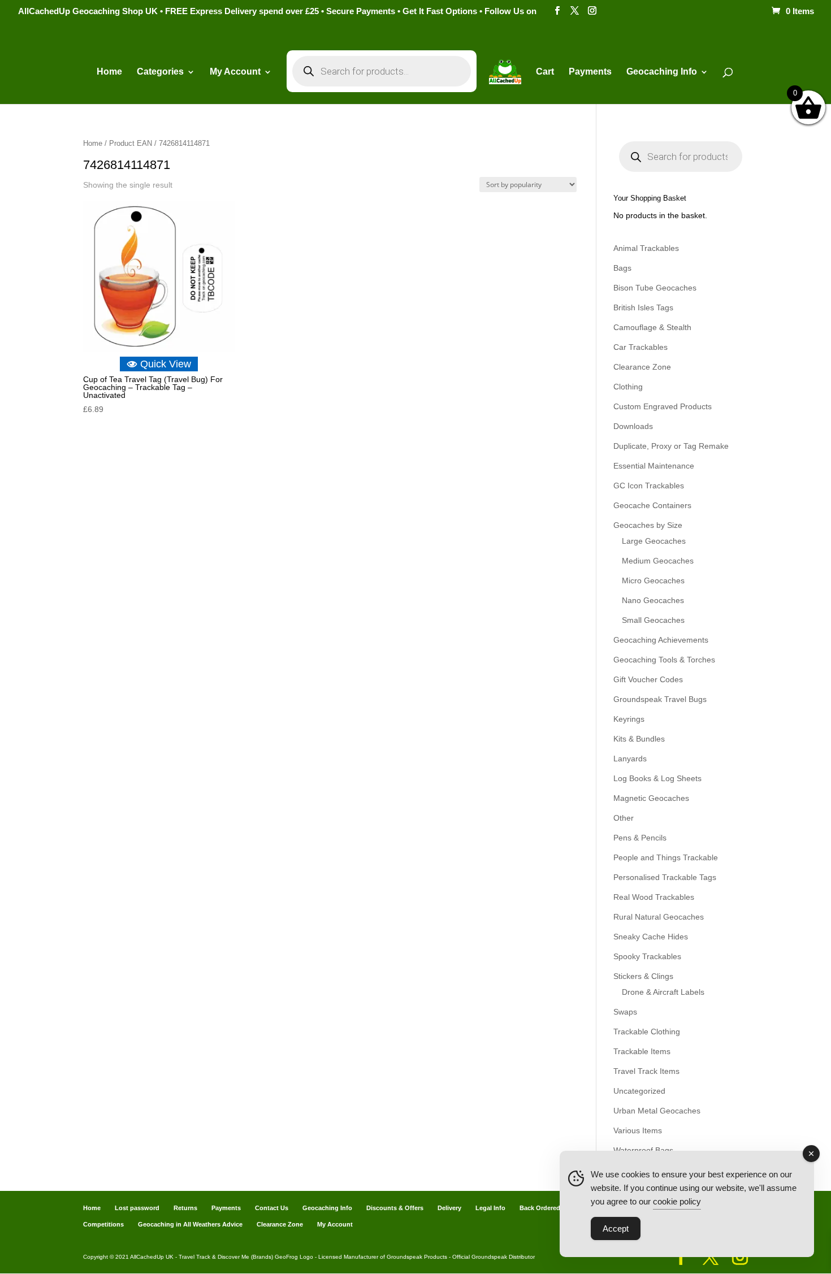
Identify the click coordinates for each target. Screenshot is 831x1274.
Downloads (633, 426)
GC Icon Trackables (648, 485)
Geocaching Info (327, 1207)
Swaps (625, 1011)
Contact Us (271, 1207)
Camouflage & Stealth (652, 327)
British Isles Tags (643, 307)
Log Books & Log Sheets (657, 778)
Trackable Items (641, 1051)
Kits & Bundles (639, 738)
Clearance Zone (642, 366)
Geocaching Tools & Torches (664, 659)
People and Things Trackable (665, 857)
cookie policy (677, 1201)
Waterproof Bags (643, 1150)
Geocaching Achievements (660, 639)
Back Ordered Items (549, 1207)
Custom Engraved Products (662, 406)
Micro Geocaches (653, 580)
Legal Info (490, 1207)
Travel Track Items (646, 1071)
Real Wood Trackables (653, 897)
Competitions (103, 1224)
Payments (590, 72)
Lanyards (630, 758)
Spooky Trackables (647, 956)
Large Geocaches (654, 540)
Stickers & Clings (643, 976)
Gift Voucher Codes (648, 679)
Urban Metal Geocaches (656, 1110)
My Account (235, 72)
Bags (622, 267)
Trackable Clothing (646, 1031)
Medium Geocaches (658, 560)
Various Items (637, 1130)
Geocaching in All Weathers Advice (190, 1224)
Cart (545, 72)
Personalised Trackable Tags (664, 877)
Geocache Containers (652, 505)
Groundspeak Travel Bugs (660, 699)
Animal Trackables (646, 248)
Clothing (628, 386)
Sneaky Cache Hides (650, 936)
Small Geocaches (653, 620)
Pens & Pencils (639, 837)
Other (623, 817)
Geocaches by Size (647, 525)
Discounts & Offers (394, 1207)
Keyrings (628, 718)
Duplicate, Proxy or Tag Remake (671, 445)
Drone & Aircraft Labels (663, 991)
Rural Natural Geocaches (658, 916)
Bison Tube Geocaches (654, 287)
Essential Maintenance (653, 465)
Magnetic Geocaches (651, 798)
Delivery (449, 1207)
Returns (185, 1207)
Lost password (137, 1207)
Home (109, 72)
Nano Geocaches (653, 600)
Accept (616, 1228)
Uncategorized (639, 1090)
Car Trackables (640, 347)
